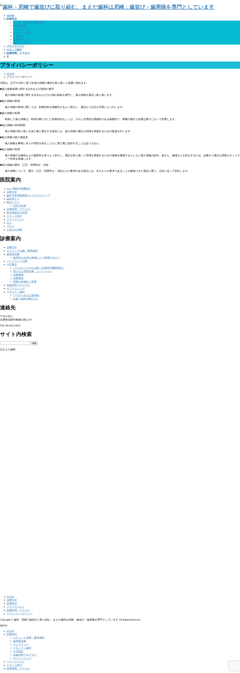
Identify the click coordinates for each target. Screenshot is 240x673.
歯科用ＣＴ (13, 198)
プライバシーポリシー (20, 613)
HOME (10, 596)
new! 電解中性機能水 (19, 188)
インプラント (21, 29)
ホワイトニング (22, 42)
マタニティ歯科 (22, 32)
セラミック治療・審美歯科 (28, 22)
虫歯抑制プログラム (25, 39)
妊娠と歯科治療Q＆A (25, 298)
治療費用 (18, 278)
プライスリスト (16, 219)
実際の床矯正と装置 (25, 281)
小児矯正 (18, 35)
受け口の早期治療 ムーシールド (32, 271)
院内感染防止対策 (17, 212)
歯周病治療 (19, 25)
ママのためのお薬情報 (26, 295)
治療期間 (18, 274)
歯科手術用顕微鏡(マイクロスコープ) (28, 195)
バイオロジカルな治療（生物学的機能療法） (39, 268)
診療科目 (12, 603)
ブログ (10, 226)
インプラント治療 (17, 261)
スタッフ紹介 (14, 216)
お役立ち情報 (14, 229)
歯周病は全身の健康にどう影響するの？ (36, 257)
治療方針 (12, 192)
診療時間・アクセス (18, 209)
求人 (9, 222)
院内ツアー (13, 202)
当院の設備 (19, 205)
